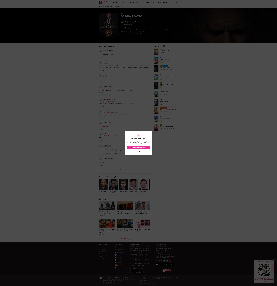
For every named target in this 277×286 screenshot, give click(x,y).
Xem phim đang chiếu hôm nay (138, 147)
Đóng (138, 151)
